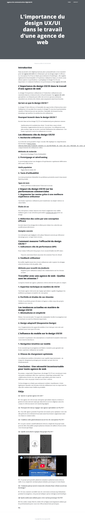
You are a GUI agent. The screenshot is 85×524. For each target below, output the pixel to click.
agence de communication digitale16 (19, 2)
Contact (75, 2)
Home (69, 2)
